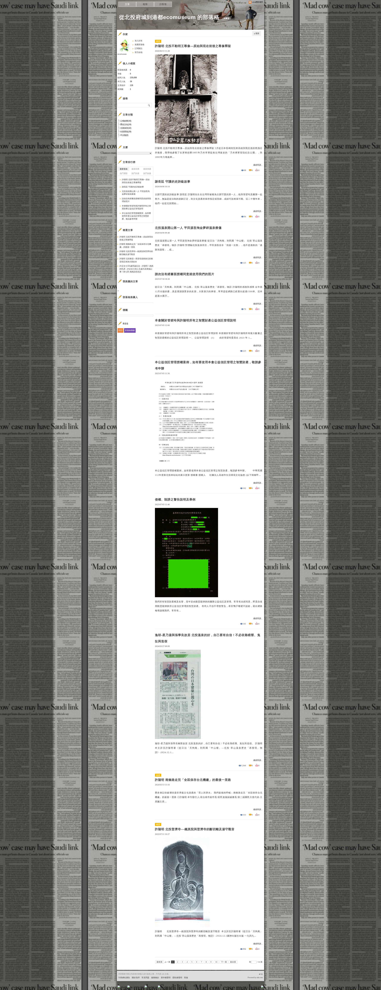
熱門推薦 (147, 173)
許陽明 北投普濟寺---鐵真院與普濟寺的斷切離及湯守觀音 (195, 829)
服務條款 (155, 977)
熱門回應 (135, 173)
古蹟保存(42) (125, 128)
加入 (249, 988)
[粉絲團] (119, 987)
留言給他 (138, 52)
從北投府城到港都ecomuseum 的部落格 (169, 17)
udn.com (260, 977)
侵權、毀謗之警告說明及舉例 (175, 499)
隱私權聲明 (177, 977)
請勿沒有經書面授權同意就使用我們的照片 (184, 274)
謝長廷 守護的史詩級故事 (172, 181)
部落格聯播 (130, 330)
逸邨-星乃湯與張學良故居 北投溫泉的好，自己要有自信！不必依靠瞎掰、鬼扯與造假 (207, 638)
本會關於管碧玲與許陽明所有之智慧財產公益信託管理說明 (195, 320)
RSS (120, 330)
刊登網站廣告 (124, 977)
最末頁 (233, 962)
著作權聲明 (166, 977)
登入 (243, 988)
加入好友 (138, 41)
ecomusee (122, 54)
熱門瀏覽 (124, 173)
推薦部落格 (139, 44)
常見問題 (145, 977)
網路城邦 (256, 988)
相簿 (145, 4)
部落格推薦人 (130, 297)
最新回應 (135, 169)
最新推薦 (147, 169)
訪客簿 (163, 4)
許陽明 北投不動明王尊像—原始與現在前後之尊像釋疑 (193, 46)
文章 (127, 4)
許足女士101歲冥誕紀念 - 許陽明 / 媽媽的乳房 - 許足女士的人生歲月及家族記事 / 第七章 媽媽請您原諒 (136, 269)
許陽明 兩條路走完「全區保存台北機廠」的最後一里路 (193, 779)
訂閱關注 (138, 48)
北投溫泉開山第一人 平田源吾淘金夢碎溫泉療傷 (188, 227)
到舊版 (227, 18)
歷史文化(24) (125, 124)
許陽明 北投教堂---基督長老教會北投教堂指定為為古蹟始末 (136, 260)
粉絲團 (124, 988)
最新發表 (124, 169)
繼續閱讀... (257, 165)
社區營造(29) (125, 131)
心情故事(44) (125, 121)
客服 (186, 977)
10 (216, 962)
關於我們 (136, 977)
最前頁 (159, 962)
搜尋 (149, 105)
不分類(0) (124, 135)
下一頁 (224, 962)
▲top (261, 974)
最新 (257, 33)
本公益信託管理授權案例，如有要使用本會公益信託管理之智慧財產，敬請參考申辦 (208, 365)
